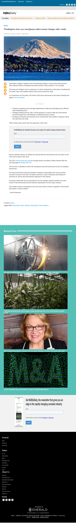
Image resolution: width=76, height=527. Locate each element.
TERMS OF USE (35, 517)
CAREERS (18, 515)
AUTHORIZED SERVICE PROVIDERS (30, 515)
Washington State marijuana (39, 205)
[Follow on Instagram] (75, 5)
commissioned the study (23, 160)
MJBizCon (29, 1)
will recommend (19, 97)
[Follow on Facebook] (67, 5)
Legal (3, 469)
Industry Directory (6, 484)
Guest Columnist (6, 491)
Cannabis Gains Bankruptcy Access (21, 18)
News (6, 26)
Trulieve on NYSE (40, 18)
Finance (4, 467)
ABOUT (13, 515)
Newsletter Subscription (7, 480)
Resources (4, 443)
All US (3, 453)
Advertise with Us (6, 477)
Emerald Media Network (9, 1)
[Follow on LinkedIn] (69, 5)
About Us (4, 475)
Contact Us (4, 493)
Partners (4, 489)
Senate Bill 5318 (26, 163)
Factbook (4, 486)
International (5, 456)
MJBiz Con (4, 482)
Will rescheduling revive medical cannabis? (61, 18)
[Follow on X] (72, 5)
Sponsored (4, 445)
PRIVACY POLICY (44, 517)
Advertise (21, 1)
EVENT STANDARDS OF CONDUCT (49, 515)
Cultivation (4, 463)
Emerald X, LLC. (35, 513)
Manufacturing (5, 460)
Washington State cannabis (21, 205)
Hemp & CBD (5, 465)
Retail (3, 458)
